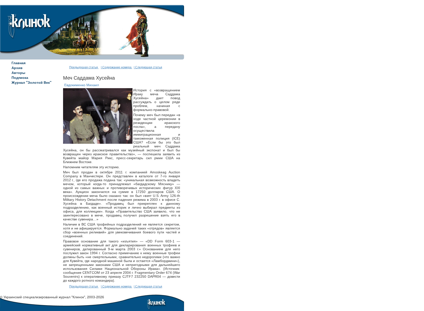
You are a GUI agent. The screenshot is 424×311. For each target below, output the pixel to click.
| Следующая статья (148, 67)
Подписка (20, 77)
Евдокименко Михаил (81, 85)
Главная (19, 62)
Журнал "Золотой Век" (32, 82)
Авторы (18, 72)
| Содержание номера (116, 67)
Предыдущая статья (84, 67)
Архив (17, 67)
